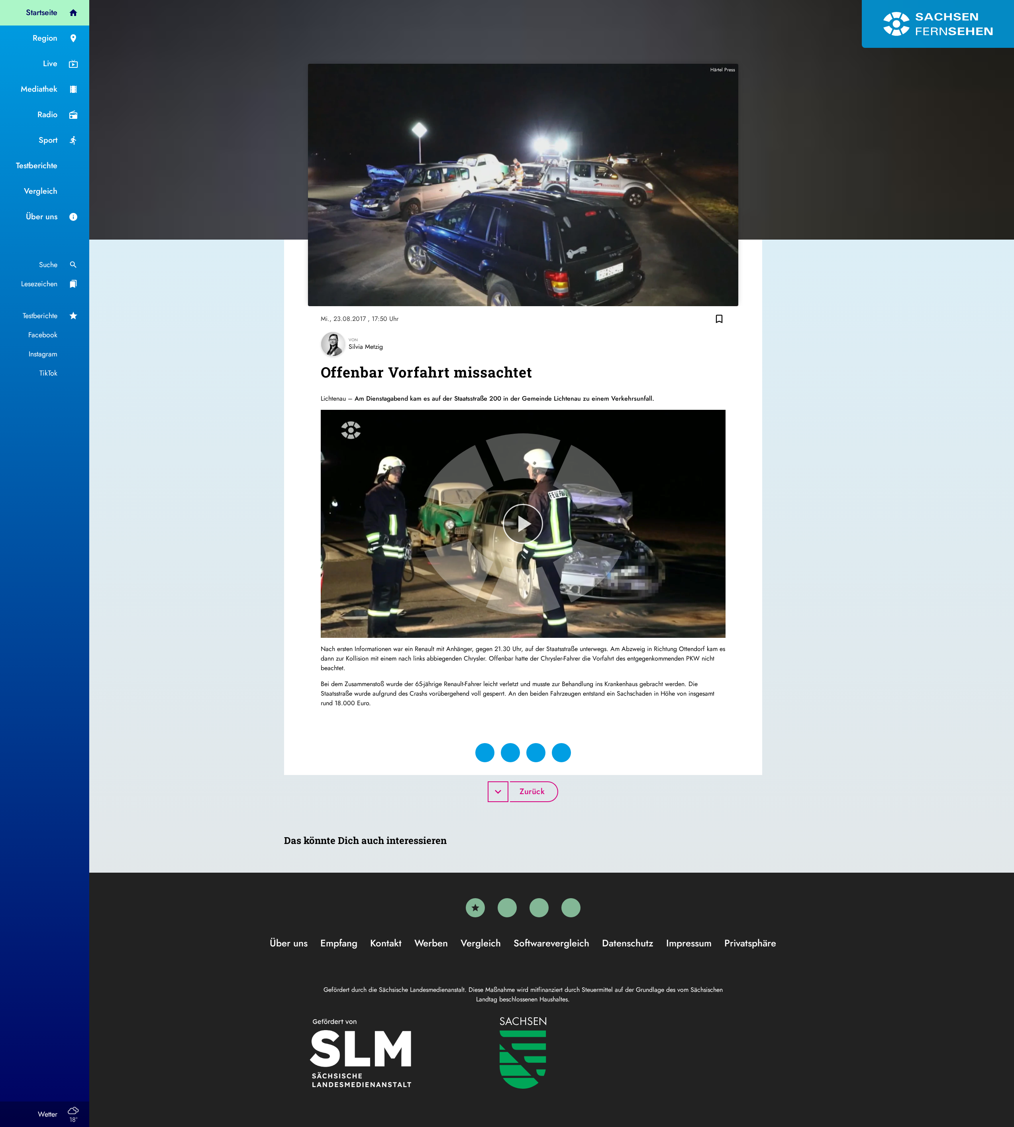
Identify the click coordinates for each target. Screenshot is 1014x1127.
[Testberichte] (475, 907)
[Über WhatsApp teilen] (535, 752)
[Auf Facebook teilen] (484, 752)
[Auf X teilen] (510, 752)
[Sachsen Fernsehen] (938, 24)
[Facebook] (507, 907)
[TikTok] (571, 907)
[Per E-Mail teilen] (561, 752)
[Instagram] (539, 907)
